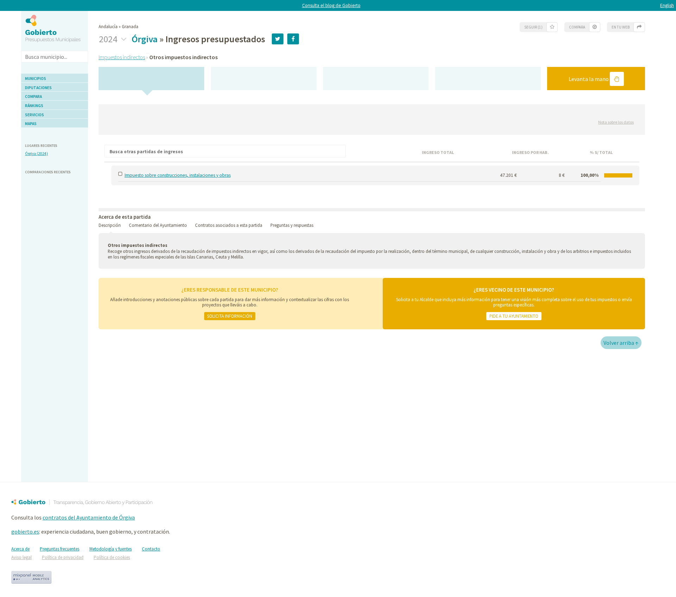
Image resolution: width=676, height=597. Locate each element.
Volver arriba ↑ (621, 342)
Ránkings (34, 105)
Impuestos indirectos (122, 57)
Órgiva (145, 39)
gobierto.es (25, 531)
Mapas (31, 123)
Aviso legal (21, 557)
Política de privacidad (62, 557)
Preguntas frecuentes (59, 549)
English (667, 5)
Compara (33, 96)
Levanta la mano (589, 78)
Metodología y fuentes (110, 549)
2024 (109, 39)
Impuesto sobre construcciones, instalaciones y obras (178, 175)
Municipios (35, 78)
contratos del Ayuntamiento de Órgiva (89, 517)
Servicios (34, 114)
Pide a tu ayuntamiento (513, 316)
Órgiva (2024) (36, 153)
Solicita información (229, 316)
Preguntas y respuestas (291, 225)
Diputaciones (38, 87)
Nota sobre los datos (616, 122)
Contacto (151, 549)
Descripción (110, 225)
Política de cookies (112, 557)
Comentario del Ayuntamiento (158, 225)
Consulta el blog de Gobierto (331, 5)
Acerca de (20, 549)
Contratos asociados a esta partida (228, 225)
